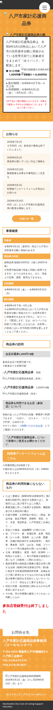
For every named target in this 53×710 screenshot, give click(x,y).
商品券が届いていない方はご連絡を (26, 159)
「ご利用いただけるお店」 (31, 426)
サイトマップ (13, 694)
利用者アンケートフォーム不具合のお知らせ (26, 189)
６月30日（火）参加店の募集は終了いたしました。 (26, 146)
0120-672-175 (18, 660)
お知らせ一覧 (26, 218)
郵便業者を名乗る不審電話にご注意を (26, 173)
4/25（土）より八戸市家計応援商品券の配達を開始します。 (26, 204)
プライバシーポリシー (35, 694)
